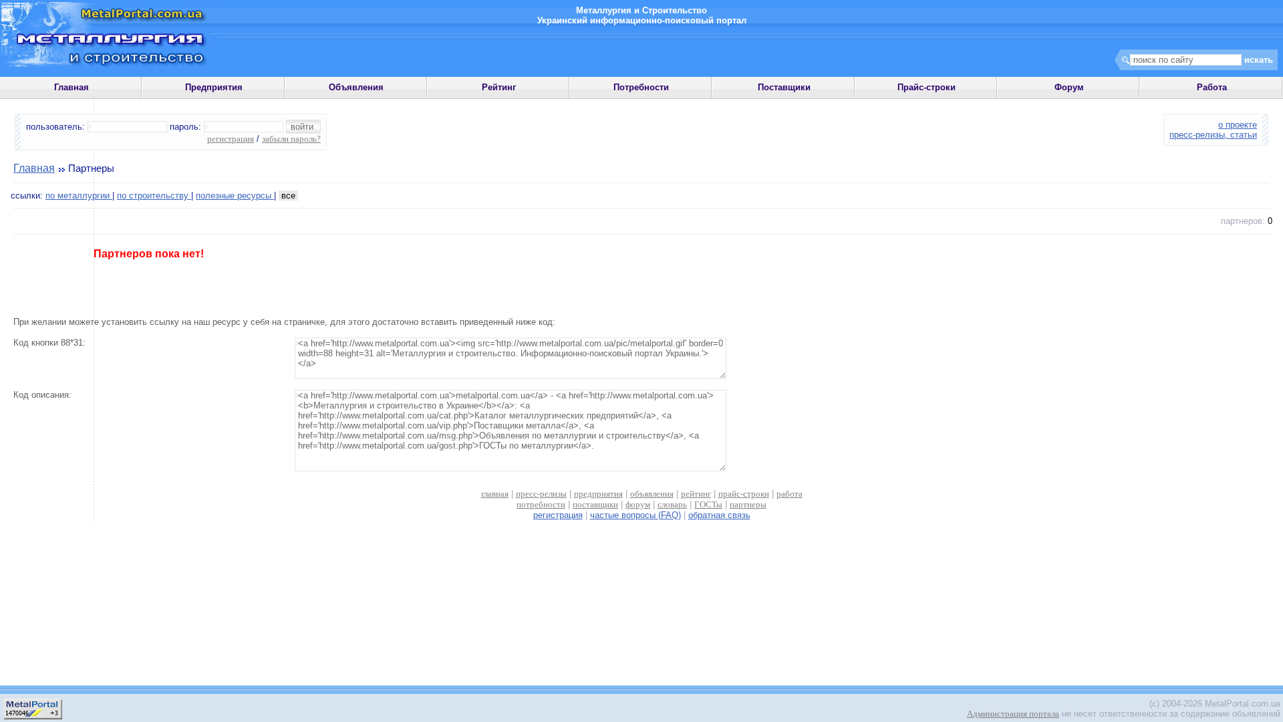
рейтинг (696, 494)
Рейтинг (499, 87)
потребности (541, 504)
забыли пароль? (291, 139)
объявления (652, 494)
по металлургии (78, 196)
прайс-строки (743, 494)
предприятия (598, 494)
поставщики (595, 504)
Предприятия (214, 87)
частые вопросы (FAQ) (635, 515)
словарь (672, 504)
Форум (1069, 87)
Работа (1212, 87)
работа (789, 494)
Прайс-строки (926, 87)
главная (495, 494)
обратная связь (719, 515)
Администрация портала (1013, 714)
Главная (71, 87)
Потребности (641, 87)
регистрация (230, 139)
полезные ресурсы (235, 196)
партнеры (748, 504)
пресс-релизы (541, 494)
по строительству (154, 196)
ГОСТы (708, 504)
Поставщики (784, 87)
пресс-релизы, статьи (1213, 135)
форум (637, 504)
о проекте (1237, 125)
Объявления (356, 87)
